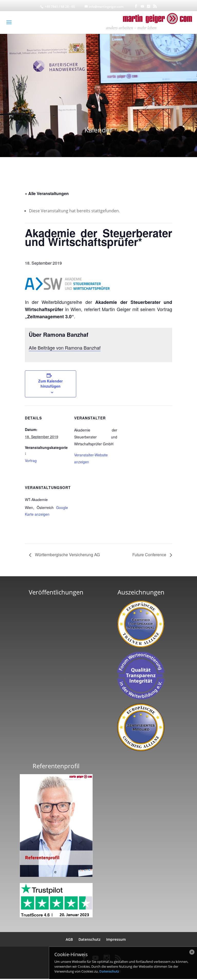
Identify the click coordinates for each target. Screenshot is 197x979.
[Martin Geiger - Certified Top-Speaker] (140, 624)
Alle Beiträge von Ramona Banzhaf (65, 347)
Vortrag (31, 460)
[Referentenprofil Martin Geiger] (56, 875)
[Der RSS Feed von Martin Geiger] (155, 6)
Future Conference (149, 555)
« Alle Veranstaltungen (47, 193)
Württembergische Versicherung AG (67, 555)
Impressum (116, 939)
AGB (69, 939)
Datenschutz (89, 939)
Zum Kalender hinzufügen (50, 383)
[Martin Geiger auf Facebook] (136, 6)
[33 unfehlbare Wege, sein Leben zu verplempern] (56, 672)
